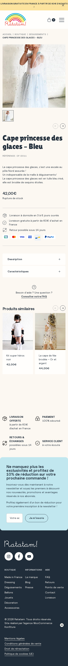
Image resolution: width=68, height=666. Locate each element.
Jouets (9, 597)
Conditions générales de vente (23, 643)
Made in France (13, 577)
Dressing (10, 582)
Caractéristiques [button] (18, 271)
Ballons (9, 592)
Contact (50, 592)
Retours (50, 582)
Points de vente (54, 587)
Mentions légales (15, 638)
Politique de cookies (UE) (19, 653)
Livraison (50, 597)
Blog (27, 582)
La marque (31, 577)
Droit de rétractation (17, 648)
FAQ (47, 577)
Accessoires (12, 607)
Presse (29, 587)
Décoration (11, 602)
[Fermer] (62, 5)
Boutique (20, 34)
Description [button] (15, 259)
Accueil (7, 34)
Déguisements (37, 34)
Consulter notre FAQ (34, 296)
